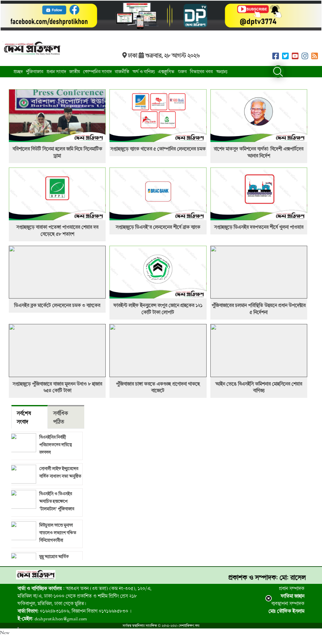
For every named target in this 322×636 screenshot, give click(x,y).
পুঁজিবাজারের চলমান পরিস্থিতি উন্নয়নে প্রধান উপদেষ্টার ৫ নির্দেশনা (259, 308)
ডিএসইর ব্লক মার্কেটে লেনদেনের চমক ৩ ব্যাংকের (57, 305)
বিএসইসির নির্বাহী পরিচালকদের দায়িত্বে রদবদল (55, 444)
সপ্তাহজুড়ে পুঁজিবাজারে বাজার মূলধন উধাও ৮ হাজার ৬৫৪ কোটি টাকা (57, 387)
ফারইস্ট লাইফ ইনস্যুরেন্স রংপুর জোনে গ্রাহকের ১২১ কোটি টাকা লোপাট (158, 308)
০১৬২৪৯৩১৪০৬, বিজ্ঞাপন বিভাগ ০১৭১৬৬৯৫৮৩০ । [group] (74, 610)
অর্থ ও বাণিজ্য (143, 71)
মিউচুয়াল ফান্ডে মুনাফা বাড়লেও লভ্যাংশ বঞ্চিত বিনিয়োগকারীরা (57, 532)
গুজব (182, 71)
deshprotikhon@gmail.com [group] (52, 618)
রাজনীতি (122, 71)
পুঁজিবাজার (34, 71)
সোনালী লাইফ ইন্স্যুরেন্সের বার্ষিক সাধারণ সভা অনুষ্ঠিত (60, 472)
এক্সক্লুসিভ (166, 71)
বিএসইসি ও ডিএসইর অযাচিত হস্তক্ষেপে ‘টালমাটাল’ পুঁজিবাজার (56, 501)
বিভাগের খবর (201, 71)
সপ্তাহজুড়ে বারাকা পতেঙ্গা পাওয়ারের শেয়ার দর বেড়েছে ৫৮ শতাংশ (57, 230)
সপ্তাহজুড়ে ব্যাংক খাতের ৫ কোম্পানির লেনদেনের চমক (158, 148)
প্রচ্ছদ (18, 71)
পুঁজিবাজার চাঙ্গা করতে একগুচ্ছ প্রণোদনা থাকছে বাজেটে (158, 387)
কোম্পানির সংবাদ (97, 71)
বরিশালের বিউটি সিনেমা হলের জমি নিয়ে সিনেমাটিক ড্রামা (57, 152)
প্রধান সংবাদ (56, 71)
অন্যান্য (221, 71)
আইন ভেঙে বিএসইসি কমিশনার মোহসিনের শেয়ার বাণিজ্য (258, 387)
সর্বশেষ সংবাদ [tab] (24, 417)
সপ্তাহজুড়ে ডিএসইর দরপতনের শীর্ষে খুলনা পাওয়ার (258, 226)
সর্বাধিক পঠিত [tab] (60, 417)
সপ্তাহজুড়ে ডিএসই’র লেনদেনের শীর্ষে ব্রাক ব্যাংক (158, 226)
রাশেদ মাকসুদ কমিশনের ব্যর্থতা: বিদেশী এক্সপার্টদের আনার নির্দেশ (258, 152)
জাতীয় (74, 71)
